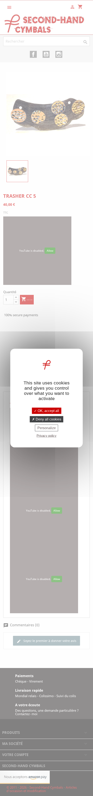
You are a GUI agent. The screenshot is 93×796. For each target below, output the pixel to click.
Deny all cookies (48, 419)
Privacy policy (46, 435)
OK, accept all (48, 410)
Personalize (46, 428)
